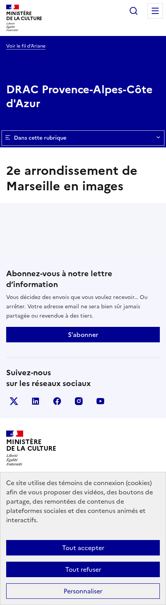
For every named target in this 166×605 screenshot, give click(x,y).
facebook (57, 401)
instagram (78, 401)
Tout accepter (83, 547)
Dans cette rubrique (40, 138)
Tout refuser (83, 569)
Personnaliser (83, 591)
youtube (100, 401)
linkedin (35, 401)
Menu (155, 11)
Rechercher (133, 11)
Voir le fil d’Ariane (26, 46)
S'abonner (83, 334)
